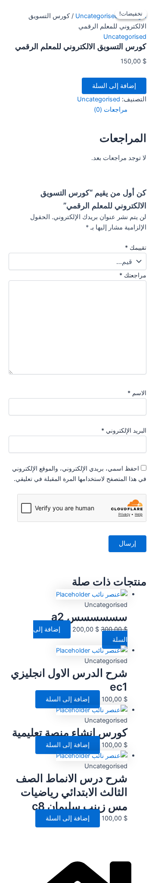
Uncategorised (96, 16)
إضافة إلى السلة (114, 86)
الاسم (136, 392)
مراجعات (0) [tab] (110, 109)
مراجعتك (132, 275)
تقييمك (135, 247)
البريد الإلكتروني (123, 430)
